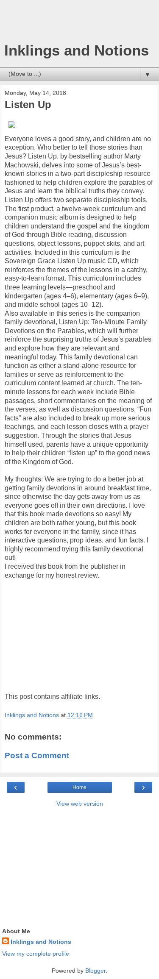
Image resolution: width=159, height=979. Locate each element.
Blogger (95, 970)
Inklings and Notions (76, 50)
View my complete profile (35, 953)
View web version (79, 803)
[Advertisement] (80, 23)
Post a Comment (37, 755)
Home (79, 787)
